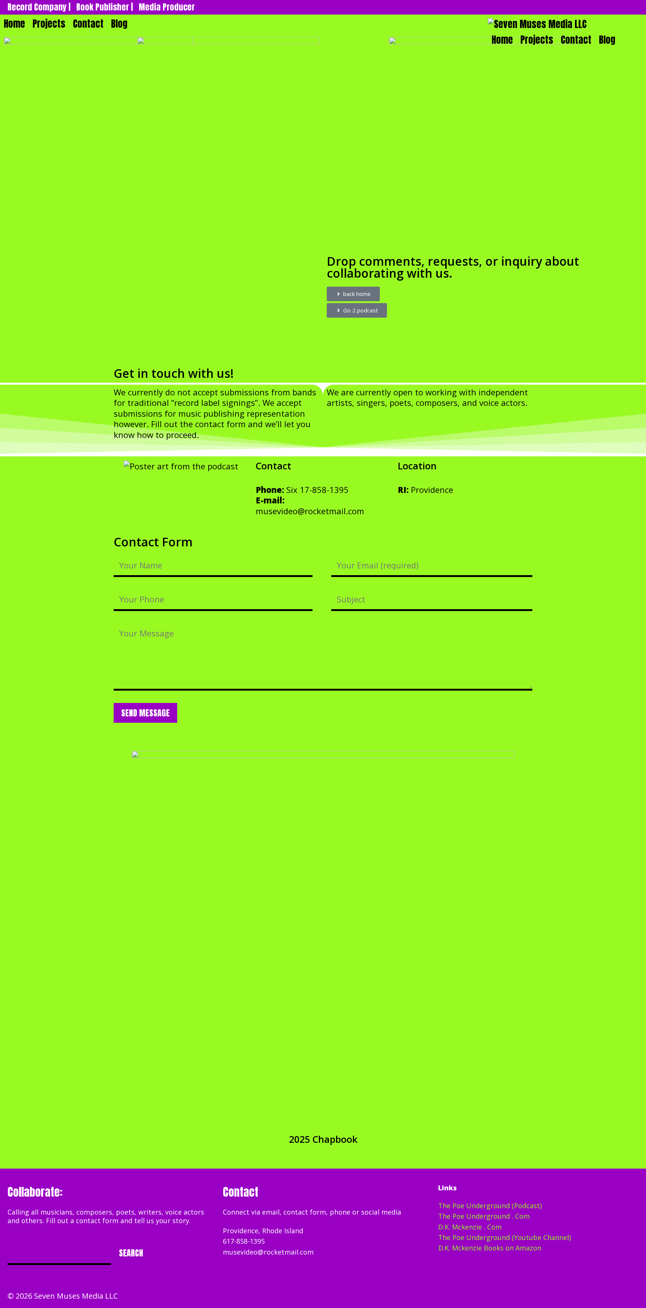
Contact (576, 40)
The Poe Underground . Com (484, 1216)
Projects (536, 40)
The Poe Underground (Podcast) (490, 1205)
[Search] (629, 40)
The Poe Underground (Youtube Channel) (504, 1237)
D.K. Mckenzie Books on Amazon (489, 1247)
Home (502, 40)
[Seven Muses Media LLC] (537, 24)
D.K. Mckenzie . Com (470, 1226)
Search (131, 1253)
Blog (607, 40)
